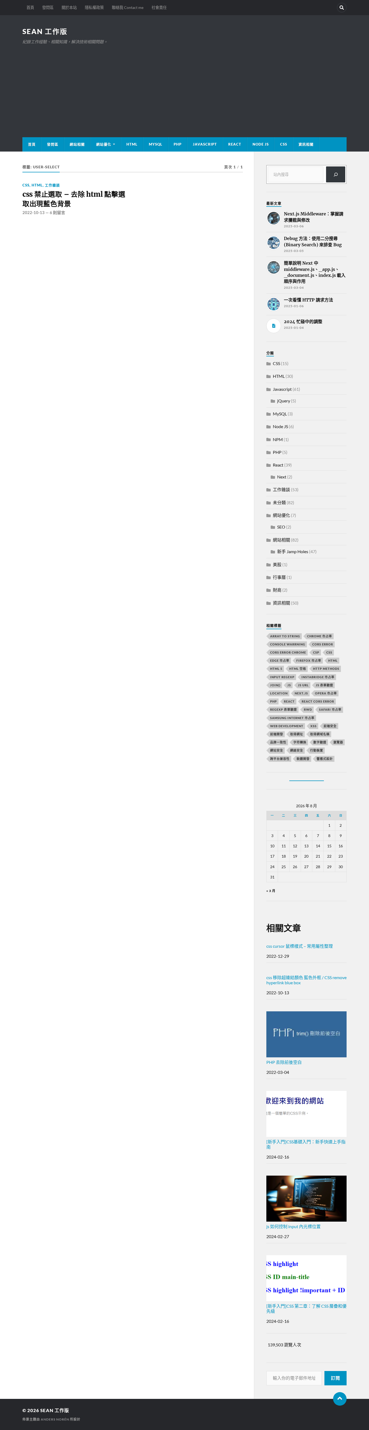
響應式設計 (325, 758)
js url (303, 685)
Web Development (286, 726)
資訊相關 (306, 144)
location (279, 693)
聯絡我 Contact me (127, 7)
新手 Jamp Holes (292, 551)
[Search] (342, 7)
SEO (281, 526)
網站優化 (103, 144)
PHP (178, 144)
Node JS (261, 144)
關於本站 (69, 7)
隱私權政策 (94, 7)
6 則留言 (57, 212)
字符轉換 (299, 742)
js (289, 685)
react (289, 701)
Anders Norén (55, 1419)
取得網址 (296, 734)
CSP (316, 652)
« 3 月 (271, 891)
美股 (277, 564)
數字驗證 (319, 742)
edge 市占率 (279, 660)
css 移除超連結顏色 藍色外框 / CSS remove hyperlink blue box (306, 980)
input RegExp (282, 677)
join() (275, 685)
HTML (131, 144)
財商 (277, 589)
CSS (283, 144)
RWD (308, 709)
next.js (301, 693)
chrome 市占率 (319, 636)
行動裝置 (316, 750)
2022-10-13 (33, 212)
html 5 (276, 668)
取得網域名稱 (320, 734)
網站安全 (276, 750)
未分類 (279, 502)
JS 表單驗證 (324, 685)
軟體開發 (303, 758)
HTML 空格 (297, 668)
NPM (278, 439)
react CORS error (318, 701)
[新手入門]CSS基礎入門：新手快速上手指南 (305, 1144)
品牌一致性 (278, 742)
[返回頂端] (340, 1399)
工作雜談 (52, 185)
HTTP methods (326, 668)
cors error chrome (288, 652)
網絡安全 (296, 750)
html (333, 660)
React (234, 144)
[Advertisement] (184, 86)
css (329, 652)
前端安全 (330, 726)
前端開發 (276, 734)
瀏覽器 (338, 742)
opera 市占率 (326, 693)
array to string (285, 636)
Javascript (282, 389)
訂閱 (335, 1377)
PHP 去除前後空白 (284, 1062)
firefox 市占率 (308, 660)
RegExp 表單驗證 (283, 709)
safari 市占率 (330, 709)
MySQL (155, 144)
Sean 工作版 (45, 31)
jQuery (283, 400)
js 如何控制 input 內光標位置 (293, 1226)
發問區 (47, 7)
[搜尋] (335, 174)
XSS (313, 726)
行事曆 (279, 577)
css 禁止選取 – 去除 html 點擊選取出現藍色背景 (73, 199)
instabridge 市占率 (317, 677)
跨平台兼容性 (280, 758)
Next (281, 476)
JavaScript (205, 144)
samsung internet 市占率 (292, 718)
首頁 (30, 7)
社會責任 (159, 7)
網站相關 (77, 144)
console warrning (287, 644)
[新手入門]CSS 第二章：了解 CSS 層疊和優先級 (306, 1308)
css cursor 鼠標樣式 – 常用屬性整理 (299, 946)
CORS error (322, 644)
